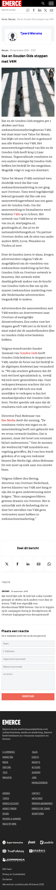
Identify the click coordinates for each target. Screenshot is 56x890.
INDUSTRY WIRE (9, 824)
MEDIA (5, 762)
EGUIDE (5, 814)
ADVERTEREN (38, 814)
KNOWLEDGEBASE (40, 783)
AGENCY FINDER (9, 809)
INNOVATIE (7, 778)
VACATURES (37, 798)
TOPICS (5, 798)
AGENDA (6, 793)
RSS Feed (7, 869)
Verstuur (28, 696)
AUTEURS (36, 767)
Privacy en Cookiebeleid (13, 874)
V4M (17, 214)
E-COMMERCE (8, 752)
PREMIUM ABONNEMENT (42, 804)
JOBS (34, 778)
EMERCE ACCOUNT (10, 804)
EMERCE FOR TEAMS (41, 809)
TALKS (35, 752)
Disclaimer (7, 879)
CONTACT (36, 793)
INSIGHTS (36, 762)
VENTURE (6, 767)
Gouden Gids (28, 353)
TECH (4, 773)
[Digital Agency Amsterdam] (12, 842)
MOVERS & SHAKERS (11, 819)
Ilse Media (8, 420)
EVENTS (35, 757)
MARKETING (7, 757)
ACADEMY (36, 773)
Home (4, 19)
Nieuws (11, 19)
